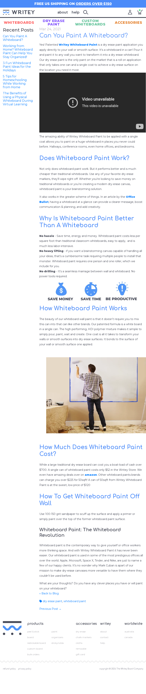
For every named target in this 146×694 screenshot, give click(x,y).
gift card (80, 654)
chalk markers (83, 637)
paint (54, 631)
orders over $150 (94, 4)
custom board (35, 648)
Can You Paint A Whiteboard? (15, 38)
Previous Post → (50, 609)
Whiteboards (19, 23)
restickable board (36, 643)
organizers (57, 637)
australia (129, 631)
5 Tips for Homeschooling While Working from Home (15, 82)
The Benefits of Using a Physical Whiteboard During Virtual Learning (18, 98)
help (75, 12)
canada (129, 637)
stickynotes (58, 643)
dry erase (81, 631)
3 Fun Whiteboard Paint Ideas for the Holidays (17, 66)
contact (104, 637)
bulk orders (33, 654)
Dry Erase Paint (54, 22)
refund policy (9, 669)
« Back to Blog (49, 593)
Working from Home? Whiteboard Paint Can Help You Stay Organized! (18, 51)
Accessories (128, 23)
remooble (81, 648)
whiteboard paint (74, 601)
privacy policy (24, 669)
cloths (79, 643)
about (62, 12)
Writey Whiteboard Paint (78, 44)
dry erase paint (52, 601)
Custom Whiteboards (90, 22)
